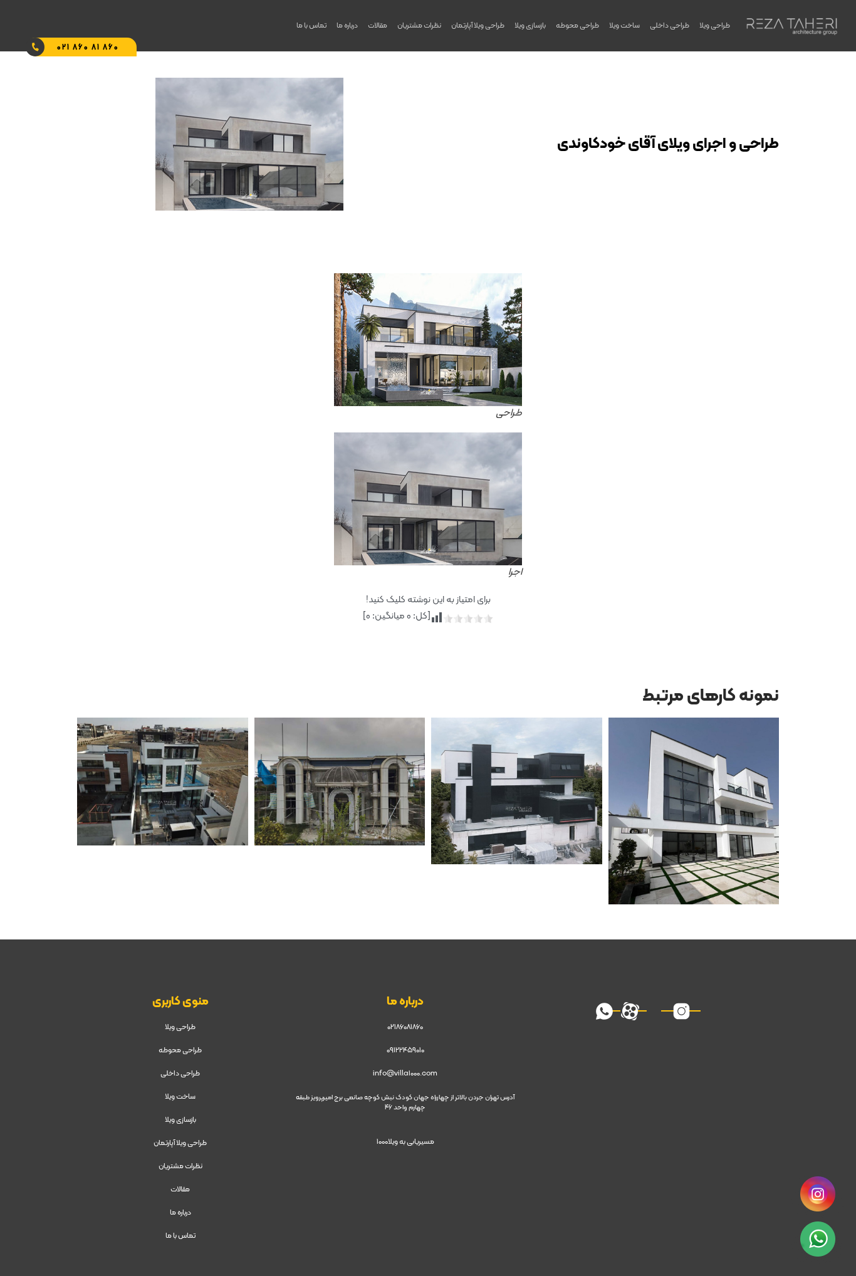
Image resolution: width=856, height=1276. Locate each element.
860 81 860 (88, 47)
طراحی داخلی (669, 25)
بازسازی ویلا (530, 25)
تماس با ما (311, 25)
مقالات (377, 25)
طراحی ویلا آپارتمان (477, 25)
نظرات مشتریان (419, 25)
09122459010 (405, 1050)
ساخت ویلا (624, 25)
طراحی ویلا (714, 25)
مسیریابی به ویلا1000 (405, 1142)
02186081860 (405, 1027)
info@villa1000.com (405, 1073)
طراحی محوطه (577, 25)
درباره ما (347, 25)
